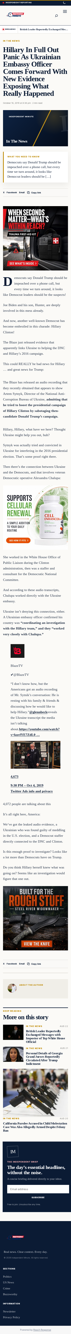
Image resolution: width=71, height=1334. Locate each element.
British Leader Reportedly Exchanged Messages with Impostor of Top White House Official (44, 29)
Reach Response (42, 1329)
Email (22, 192)
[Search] (56, 15)
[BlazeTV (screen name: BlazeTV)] (17, 657)
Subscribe (38, 1197)
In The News (11, 41)
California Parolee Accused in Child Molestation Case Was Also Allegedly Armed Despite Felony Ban (35, 1127)
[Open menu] (65, 15)
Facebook (12, 192)
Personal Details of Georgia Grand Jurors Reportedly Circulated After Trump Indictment (44, 1059)
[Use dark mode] (64, 3)
